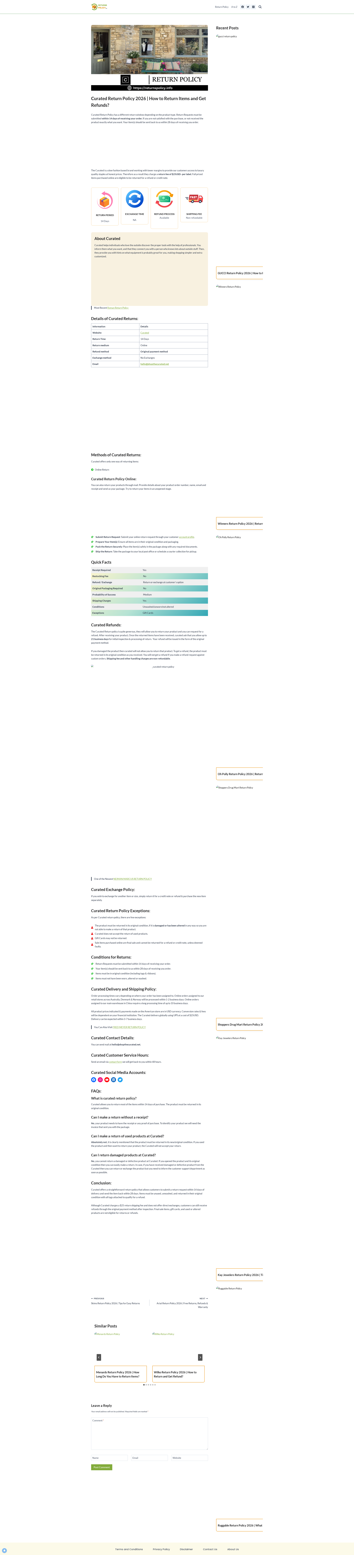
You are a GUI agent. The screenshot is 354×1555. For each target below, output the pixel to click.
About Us (233, 1549)
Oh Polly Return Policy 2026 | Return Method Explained (252, 774)
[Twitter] (248, 7)
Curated (144, 332)
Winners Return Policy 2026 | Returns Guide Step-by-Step (253, 523)
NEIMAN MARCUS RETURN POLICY (132, 878)
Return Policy (222, 6)
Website (177, 1457)
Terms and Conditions (129, 1549)
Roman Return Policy (118, 307)
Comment (98, 1420)
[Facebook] (242, 7)
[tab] (144, 1384)
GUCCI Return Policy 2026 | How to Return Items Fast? (251, 273)
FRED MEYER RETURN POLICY (129, 1027)
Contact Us (210, 1549)
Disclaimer (186, 1549)
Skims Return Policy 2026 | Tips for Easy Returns (115, 1301)
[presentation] (120, 1349)
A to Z (234, 6)
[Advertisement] (149, 148)
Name (95, 1457)
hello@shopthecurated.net (154, 364)
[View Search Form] (260, 7)
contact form (115, 1061)
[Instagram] (253, 7)
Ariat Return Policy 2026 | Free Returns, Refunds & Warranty (182, 1303)
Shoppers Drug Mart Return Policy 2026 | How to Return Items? (257, 1024)
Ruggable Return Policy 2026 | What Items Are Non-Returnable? (257, 1525)
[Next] (200, 1357)
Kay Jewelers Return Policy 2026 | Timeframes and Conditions (256, 1275)
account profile (186, 537)
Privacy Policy (161, 1549)
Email (135, 1457)
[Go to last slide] (99, 1357)
